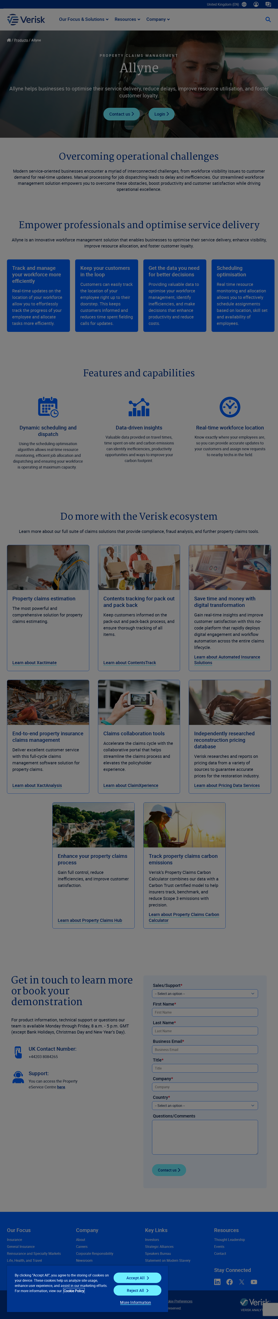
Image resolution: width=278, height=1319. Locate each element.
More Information (135, 1302)
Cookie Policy (74, 1290)
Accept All (135, 1277)
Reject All (135, 1290)
